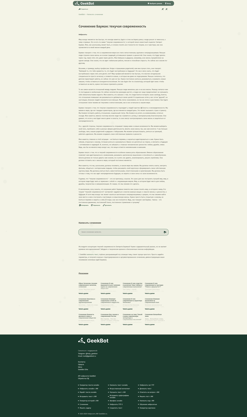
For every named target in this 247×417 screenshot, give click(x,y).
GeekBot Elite (83, 370)
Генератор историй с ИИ (89, 401)
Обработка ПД (83, 379)
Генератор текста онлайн (89, 385)
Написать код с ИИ (147, 401)
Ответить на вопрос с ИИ (149, 392)
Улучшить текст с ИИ (118, 392)
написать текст (92, 254)
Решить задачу (85, 408)
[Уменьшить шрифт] (166, 9)
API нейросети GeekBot (87, 376)
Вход (169, 4)
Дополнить (108, 205)
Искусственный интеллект (120, 389)
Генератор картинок (147, 408)
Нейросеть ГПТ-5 (116, 404)
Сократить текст (116, 408)
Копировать (84, 205)
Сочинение (84, 404)
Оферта (81, 365)
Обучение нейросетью (148, 404)
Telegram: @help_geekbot (87, 354)
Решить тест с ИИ (146, 396)
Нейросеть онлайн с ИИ (89, 389)
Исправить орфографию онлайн (119, 396)
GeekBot (82, 14)
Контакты (81, 362)
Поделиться (84, 9)
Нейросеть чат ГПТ (147, 385)
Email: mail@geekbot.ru (87, 356)
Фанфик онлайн (116, 401)
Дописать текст (145, 389)
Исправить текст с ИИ (88, 396)
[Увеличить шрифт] (163, 9)
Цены (80, 367)
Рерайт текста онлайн (88, 392)
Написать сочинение (95, 14)
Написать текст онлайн (119, 385)
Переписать (96, 205)
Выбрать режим (156, 4)
